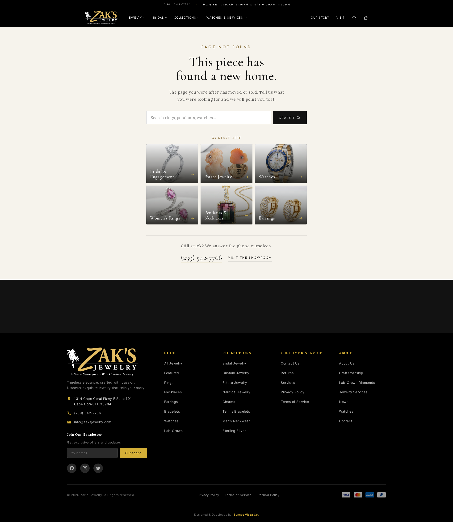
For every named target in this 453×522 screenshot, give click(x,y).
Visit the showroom (250, 257)
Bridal (158, 18)
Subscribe (133, 453)
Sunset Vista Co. (246, 514)
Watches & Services (224, 18)
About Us (346, 363)
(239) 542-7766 (177, 4)
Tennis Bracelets (236, 411)
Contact (345, 421)
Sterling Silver (234, 431)
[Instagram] (85, 468)
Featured (171, 373)
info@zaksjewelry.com (92, 422)
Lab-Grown (173, 431)
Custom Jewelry (235, 373)
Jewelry (135, 18)
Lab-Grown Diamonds (357, 383)
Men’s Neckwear (236, 421)
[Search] (354, 18)
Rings (168, 383)
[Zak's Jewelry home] (107, 362)
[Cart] (366, 18)
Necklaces (173, 392)
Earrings (171, 402)
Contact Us (290, 363)
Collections (185, 18)
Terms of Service (295, 402)
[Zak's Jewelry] (101, 17)
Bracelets (172, 411)
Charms (228, 402)
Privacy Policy (292, 392)
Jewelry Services (353, 392)
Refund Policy (269, 495)
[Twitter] (98, 468)
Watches (171, 421)
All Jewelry (173, 363)
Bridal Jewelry (234, 363)
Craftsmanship (351, 373)
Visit (340, 18)
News (343, 402)
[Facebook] (71, 468)
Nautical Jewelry (236, 392)
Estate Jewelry (234, 383)
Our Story (320, 18)
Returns (287, 373)
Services (288, 383)
